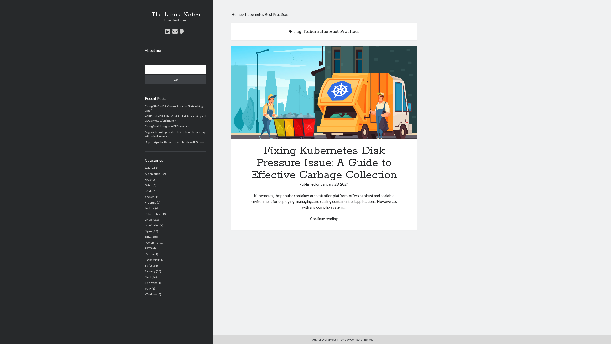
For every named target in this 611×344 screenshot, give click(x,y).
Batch (148, 185)
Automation (152, 174)
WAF (148, 288)
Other (149, 237)
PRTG (148, 248)
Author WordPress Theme (329, 339)
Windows (151, 294)
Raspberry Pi (153, 260)
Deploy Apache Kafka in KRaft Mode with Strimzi (175, 142)
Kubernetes (152, 214)
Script (148, 265)
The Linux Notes (175, 15)
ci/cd (148, 191)
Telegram (151, 283)
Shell (148, 277)
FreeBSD (150, 202)
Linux (148, 219)
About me (153, 50)
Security (150, 271)
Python (149, 254)
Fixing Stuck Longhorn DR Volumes (167, 126)
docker (149, 197)
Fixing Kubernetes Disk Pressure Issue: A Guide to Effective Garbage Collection (324, 92)
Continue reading (324, 218)
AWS (148, 179)
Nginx (148, 231)
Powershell (152, 242)
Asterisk (150, 168)
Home (236, 14)
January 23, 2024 (335, 184)
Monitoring (152, 225)
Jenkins (150, 208)
